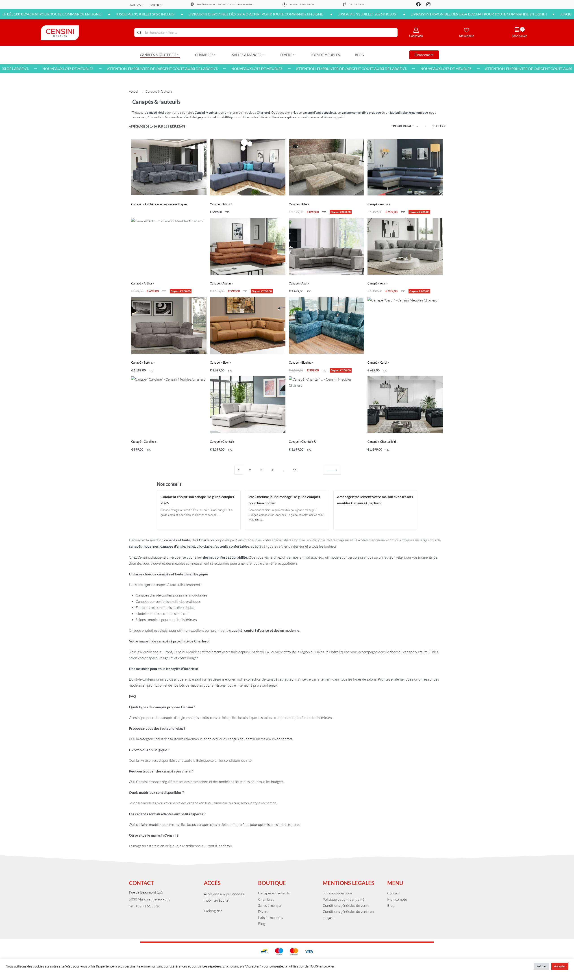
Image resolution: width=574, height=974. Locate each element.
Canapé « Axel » (299, 283)
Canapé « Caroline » (144, 441)
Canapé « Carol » (378, 362)
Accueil (133, 91)
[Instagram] (428, 4)
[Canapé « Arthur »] (169, 246)
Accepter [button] (560, 966)
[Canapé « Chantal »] (247, 404)
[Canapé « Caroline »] (169, 404)
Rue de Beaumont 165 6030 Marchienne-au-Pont (225, 4)
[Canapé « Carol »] (405, 325)
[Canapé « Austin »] (247, 246)
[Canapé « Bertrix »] (169, 325)
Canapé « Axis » (377, 283)
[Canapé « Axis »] (405, 246)
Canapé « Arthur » (142, 283)
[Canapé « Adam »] (247, 167)
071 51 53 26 (356, 4)
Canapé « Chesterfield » (382, 441)
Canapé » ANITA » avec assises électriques (159, 204)
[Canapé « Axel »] (326, 246)
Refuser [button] (541, 966)
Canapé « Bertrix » (143, 362)
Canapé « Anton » (378, 204)
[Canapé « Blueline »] (326, 325)
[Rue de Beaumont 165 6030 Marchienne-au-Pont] (192, 4)
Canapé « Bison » (220, 362)
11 (295, 470)
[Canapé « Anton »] (405, 167)
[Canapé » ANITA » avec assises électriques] (169, 167)
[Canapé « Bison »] (247, 325)
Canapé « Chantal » (222, 441)
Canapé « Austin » (221, 283)
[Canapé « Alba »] (326, 167)
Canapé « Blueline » (301, 362)
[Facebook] (418, 4)
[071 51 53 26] (345, 4)
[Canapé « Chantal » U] (326, 404)
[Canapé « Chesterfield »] (405, 404)
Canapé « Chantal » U (302, 441)
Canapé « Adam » (221, 204)
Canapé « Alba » (299, 204)
